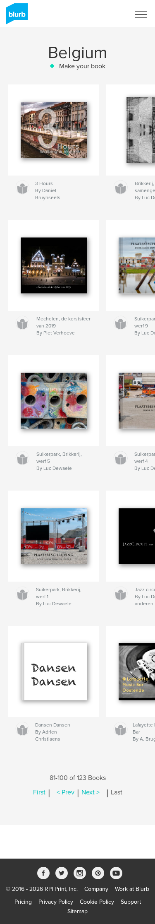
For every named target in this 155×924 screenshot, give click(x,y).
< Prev (65, 792)
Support (131, 901)
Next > (90, 792)
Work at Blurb (132, 889)
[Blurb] (15, 17)
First (39, 792)
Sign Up (109, 14)
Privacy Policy (55, 901)
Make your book (82, 66)
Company (96, 889)
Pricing (23, 901)
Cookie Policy (97, 901)
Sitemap (77, 911)
